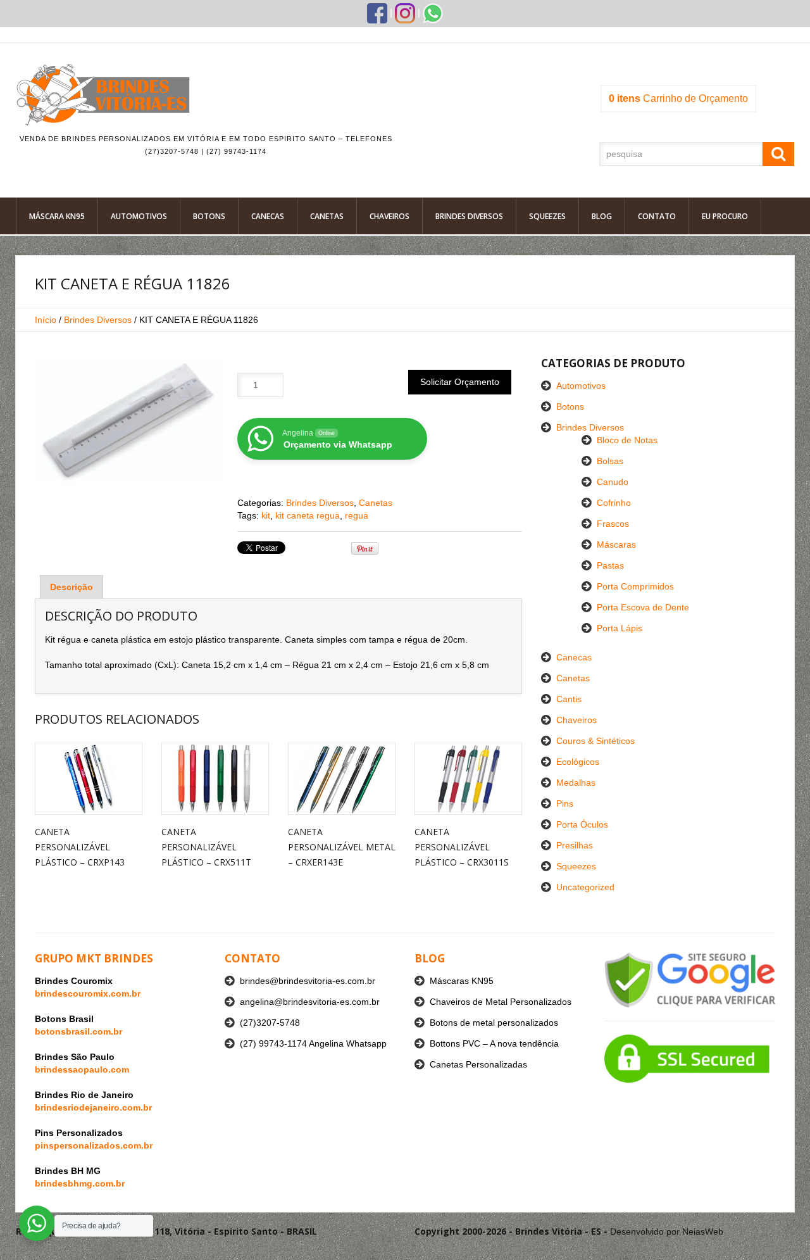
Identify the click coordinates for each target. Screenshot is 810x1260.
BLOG (429, 958)
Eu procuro (725, 216)
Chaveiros (389, 216)
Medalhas (575, 783)
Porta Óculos (582, 824)
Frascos (613, 524)
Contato (657, 216)
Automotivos (139, 216)
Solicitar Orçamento (459, 382)
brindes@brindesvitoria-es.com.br (307, 981)
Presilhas (574, 845)
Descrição (71, 587)
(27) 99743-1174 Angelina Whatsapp (313, 1043)
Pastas (610, 565)
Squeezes (547, 216)
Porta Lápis (619, 628)
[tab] (71, 586)
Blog (602, 216)
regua (356, 515)
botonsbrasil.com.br (78, 1031)
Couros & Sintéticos (595, 741)
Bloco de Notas (627, 440)
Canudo (612, 482)
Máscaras (616, 544)
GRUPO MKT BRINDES (94, 958)
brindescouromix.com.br (87, 993)
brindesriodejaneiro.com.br (93, 1107)
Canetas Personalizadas (478, 1064)
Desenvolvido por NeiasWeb (666, 1231)
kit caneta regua (307, 515)
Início (45, 320)
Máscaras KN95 (462, 981)
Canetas (327, 216)
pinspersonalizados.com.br (94, 1145)
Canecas (267, 216)
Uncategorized (585, 887)
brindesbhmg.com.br (80, 1183)
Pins (564, 803)
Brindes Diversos (469, 216)
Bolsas (610, 461)
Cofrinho (614, 503)
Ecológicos (577, 762)
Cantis (569, 699)
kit (265, 515)
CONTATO (252, 958)
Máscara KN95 (57, 216)
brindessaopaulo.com (82, 1069)
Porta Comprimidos (635, 586)
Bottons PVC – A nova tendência (494, 1043)
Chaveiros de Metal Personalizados (500, 1002)
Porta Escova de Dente (643, 607)
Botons (209, 216)
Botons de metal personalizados (494, 1022)
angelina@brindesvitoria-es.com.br (310, 1002)
